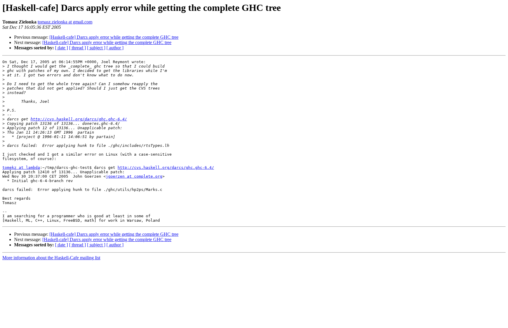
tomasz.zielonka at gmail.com (65, 21)
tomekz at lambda (21, 167)
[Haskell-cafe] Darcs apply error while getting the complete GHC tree (113, 37)
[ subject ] (96, 47)
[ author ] (114, 47)
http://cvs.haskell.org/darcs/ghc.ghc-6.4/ (79, 119)
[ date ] (61, 47)
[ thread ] (77, 47)
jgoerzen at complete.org (134, 176)
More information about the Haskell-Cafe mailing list (51, 257)
